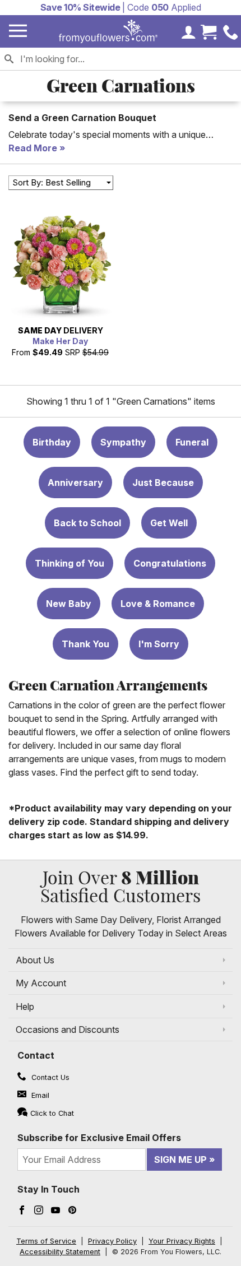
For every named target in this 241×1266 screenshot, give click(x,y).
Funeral (191, 442)
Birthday (52, 442)
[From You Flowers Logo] (108, 31)
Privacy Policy (112, 1241)
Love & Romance (158, 603)
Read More (32, 148)
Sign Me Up (180, 1159)
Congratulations (169, 563)
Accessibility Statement (60, 1252)
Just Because (163, 482)
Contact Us (49, 1077)
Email (39, 1095)
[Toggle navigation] (18, 31)
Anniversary (75, 482)
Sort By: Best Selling (51, 182)
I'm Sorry (158, 644)
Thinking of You (69, 563)
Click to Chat (52, 1113)
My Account (41, 983)
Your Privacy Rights (182, 1241)
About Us (35, 960)
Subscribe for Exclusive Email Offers (99, 1137)
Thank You (85, 644)
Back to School (87, 522)
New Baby (68, 603)
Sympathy (123, 442)
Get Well (169, 522)
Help (25, 1006)
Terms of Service (46, 1241)
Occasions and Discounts (67, 1029)
